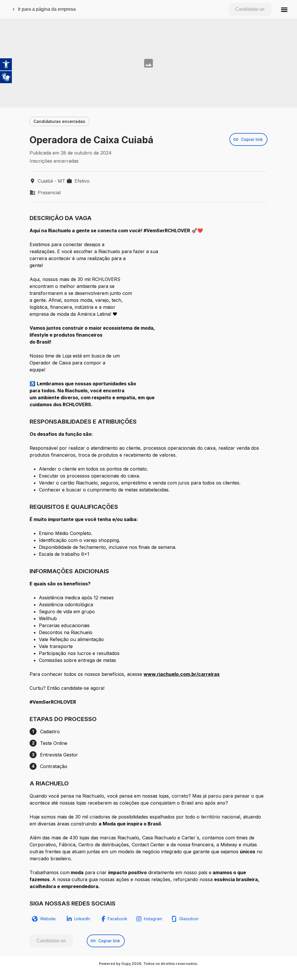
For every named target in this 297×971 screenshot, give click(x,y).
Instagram (153, 918)
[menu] (284, 9)
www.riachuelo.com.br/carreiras (182, 674)
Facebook (117, 918)
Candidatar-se (250, 9)
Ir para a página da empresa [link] (47, 9)
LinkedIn (82, 918)
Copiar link (252, 139)
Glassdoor (189, 918)
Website (48, 918)
